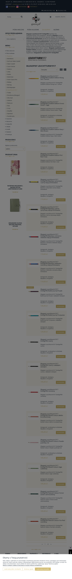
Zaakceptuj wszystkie (42, 569)
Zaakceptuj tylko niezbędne (12, 569)
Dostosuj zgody (28, 569)
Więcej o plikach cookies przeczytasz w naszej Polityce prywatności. (22, 565)
